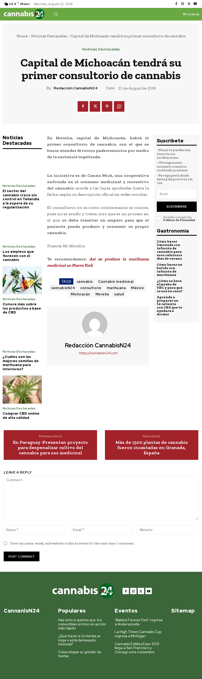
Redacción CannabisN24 (76, 88)
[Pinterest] (107, 106)
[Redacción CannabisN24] (98, 324)
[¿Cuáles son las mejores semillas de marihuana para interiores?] (22, 333)
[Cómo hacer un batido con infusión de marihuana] (191, 269)
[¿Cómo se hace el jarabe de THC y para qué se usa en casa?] (191, 285)
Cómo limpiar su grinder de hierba (79, 654)
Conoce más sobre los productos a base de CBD (22, 308)
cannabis (85, 281)
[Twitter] (189, 4)
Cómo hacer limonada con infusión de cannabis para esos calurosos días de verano (169, 249)
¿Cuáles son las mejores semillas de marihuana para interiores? (21, 362)
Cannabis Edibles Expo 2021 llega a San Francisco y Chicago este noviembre (137, 648)
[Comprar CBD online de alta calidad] (22, 389)
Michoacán (80, 294)
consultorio (91, 288)
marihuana (116, 288)
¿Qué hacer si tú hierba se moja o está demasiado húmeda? (79, 640)
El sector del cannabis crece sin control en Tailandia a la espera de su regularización (21, 199)
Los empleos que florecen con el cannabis (18, 255)
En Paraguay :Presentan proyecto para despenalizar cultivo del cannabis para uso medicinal (50, 447)
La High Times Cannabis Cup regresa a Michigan (138, 634)
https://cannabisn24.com (98, 353)
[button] (56, 14)
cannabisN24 (63, 288)
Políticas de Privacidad (179, 220)
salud (119, 294)
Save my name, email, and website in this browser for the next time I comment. (72, 543)
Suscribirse (176, 206)
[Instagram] (182, 4)
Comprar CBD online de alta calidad (21, 415)
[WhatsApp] (119, 106)
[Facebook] (176, 4)
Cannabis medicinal (116, 281)
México (137, 288)
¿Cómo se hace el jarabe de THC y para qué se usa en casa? (170, 286)
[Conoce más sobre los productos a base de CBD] (22, 280)
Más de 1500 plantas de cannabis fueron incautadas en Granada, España (151, 447)
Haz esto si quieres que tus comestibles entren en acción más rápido (82, 624)
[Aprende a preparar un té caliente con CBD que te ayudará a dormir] (191, 301)
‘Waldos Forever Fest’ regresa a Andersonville (139, 622)
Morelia (102, 294)
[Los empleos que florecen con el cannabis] (22, 228)
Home (22, 36)
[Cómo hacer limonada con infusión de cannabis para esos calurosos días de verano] (191, 246)
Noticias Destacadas (49, 36)
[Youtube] (195, 4)
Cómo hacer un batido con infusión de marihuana (169, 270)
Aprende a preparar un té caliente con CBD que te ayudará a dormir (169, 305)
